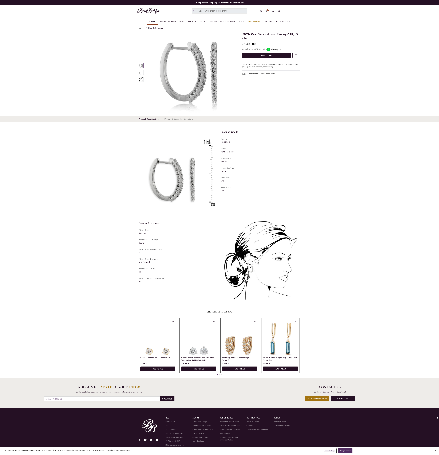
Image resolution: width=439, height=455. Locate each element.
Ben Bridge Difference (202, 425)
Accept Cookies (345, 451)
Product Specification (149, 119)
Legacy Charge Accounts (230, 429)
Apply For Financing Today (230, 425)
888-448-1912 (173, 441)
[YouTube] (157, 440)
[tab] (149, 119)
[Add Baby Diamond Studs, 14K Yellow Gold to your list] (173, 320)
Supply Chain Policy (201, 437)
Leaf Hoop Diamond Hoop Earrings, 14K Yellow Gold (237, 359)
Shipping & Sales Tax (174, 433)
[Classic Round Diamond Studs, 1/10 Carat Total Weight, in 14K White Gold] (199, 337)
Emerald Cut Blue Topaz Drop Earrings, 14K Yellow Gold (280, 359)
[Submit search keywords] (194, 11)
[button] (273, 11)
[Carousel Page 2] (141, 72)
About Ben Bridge (200, 422)
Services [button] (268, 21)
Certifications (198, 441)
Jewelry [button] (153, 21)
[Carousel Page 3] (141, 79)
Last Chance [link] (254, 21)
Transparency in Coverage (257, 429)
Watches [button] (191, 21)
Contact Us (170, 422)
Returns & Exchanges (174, 437)
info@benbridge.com (176, 445)
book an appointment (317, 399)
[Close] (435, 450)
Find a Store (170, 429)
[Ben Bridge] (144, 11)
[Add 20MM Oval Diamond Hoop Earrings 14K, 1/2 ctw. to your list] (296, 55)
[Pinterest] (151, 440)
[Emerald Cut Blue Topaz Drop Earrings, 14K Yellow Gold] (280, 337)
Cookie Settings (329, 451)
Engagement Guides (281, 425)
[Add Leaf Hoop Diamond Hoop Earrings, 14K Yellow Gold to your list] (255, 320)
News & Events (252, 422)
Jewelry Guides (279, 422)
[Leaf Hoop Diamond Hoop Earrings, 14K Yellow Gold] (240, 337)
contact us (342, 399)
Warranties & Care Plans (229, 422)
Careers (249, 425)
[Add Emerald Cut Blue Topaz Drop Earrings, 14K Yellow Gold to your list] (296, 320)
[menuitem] (152, 21)
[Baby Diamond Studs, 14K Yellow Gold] (158, 337)
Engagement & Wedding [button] (172, 21)
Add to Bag (266, 55)
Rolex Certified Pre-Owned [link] (222, 21)
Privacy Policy (198, 433)
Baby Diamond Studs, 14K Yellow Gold (155, 358)
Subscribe (167, 399)
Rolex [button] (202, 21)
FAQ (167, 425)
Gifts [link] (241, 21)
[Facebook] (140, 440)
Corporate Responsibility (203, 429)
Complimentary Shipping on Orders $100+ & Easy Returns (220, 2)
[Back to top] (437, 417)
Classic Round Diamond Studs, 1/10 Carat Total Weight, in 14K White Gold (197, 359)
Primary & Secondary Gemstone (178, 119)
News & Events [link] (283, 21)
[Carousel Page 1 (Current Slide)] (141, 65)
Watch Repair (225, 433)
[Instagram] (145, 440)
